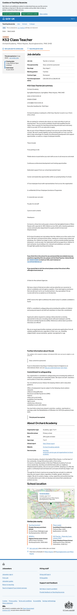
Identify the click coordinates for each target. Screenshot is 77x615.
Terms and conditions (25, 601)
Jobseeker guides (7, 581)
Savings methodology (48, 601)
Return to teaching (8, 584)
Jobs (18, 24)
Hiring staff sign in (45, 574)
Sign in (73, 18)
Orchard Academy (44, 493)
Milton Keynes (48, 552)
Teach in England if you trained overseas (14, 588)
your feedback (21, 27)
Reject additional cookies (30, 14)
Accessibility (37, 601)
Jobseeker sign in (7, 574)
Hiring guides (44, 578)
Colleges (32, 24)
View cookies (44, 14)
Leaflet (55, 518)
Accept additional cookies (11, 14)
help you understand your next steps (56, 368)
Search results (11, 31)
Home (4, 31)
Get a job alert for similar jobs (14, 49)
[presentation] (51, 504)
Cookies (4, 601)
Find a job (5, 578)
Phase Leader (57, 525)
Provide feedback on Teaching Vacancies (52, 592)
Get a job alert (33, 548)
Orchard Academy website (51, 447)
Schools (24, 24)
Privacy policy (13, 601)
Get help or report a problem (48, 589)
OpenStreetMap (66, 518)
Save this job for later (36, 49)
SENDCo (31, 536)
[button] (51, 504)
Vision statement (7, 603)
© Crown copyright (69, 610)
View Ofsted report (49, 443)
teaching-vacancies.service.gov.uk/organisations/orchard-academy (58, 452)
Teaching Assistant (34, 525)
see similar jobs (14, 58)
